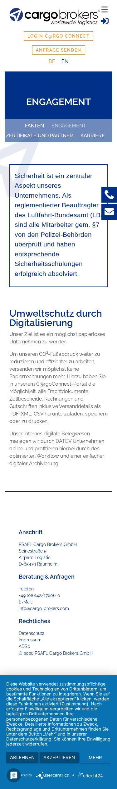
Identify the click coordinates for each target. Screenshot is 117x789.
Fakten (34, 126)
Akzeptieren (59, 757)
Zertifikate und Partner (39, 136)
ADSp (24, 646)
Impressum (30, 639)
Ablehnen (22, 757)
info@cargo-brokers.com (44, 608)
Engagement (68, 126)
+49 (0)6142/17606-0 (39, 595)
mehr (95, 757)
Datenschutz (31, 633)
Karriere (92, 136)
